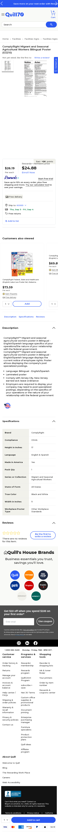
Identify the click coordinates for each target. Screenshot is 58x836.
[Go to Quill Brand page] (15, 575)
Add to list (13, 221)
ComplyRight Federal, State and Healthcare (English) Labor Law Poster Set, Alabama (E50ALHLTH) (21, 281)
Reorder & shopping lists (46, 664)
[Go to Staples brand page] (29, 586)
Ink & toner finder (45, 671)
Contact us (7, 724)
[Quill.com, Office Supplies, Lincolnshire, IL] (13, 794)
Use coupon (45, 621)
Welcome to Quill (11, 763)
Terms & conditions (13, 813)
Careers (6, 777)
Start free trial (45, 178)
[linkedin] (27, 643)
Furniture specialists (26, 728)
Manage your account (8, 676)
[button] (56, 3)
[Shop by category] (3, 14)
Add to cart (33, 820)
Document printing (26, 711)
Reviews (40, 316)
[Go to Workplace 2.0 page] (36, 596)
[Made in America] (8, 405)
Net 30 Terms (28, 692)
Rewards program (25, 671)
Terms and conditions (28, 630)
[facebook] (35, 643)
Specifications (26, 316)
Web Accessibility (11, 782)
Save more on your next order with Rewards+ (30, 4)
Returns (6, 670)
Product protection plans (26, 737)
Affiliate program (25, 750)
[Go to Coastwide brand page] (29, 575)
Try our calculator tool (37, 185)
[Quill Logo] (14, 14)
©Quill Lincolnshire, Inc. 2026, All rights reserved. (25, 804)
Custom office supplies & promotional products (28, 701)
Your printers (45, 678)
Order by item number (46, 684)
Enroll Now (28, 172)
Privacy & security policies (10, 718)
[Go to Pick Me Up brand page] (43, 575)
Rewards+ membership (27, 664)
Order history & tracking (10, 664)
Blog (4, 768)
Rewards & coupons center (47, 691)
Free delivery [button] (11, 297)
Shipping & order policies (9, 701)
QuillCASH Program (26, 679)
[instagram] (19, 643)
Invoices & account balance (7, 685)
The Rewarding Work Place (16, 772)
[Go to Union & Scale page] (22, 596)
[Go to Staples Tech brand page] (43, 586)
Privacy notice (33, 813)
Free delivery (15, 197)
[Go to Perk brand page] (15, 586)
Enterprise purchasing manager (26, 719)
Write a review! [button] (42, 57)
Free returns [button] (14, 213)
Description (10, 316)
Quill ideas (26, 744)
